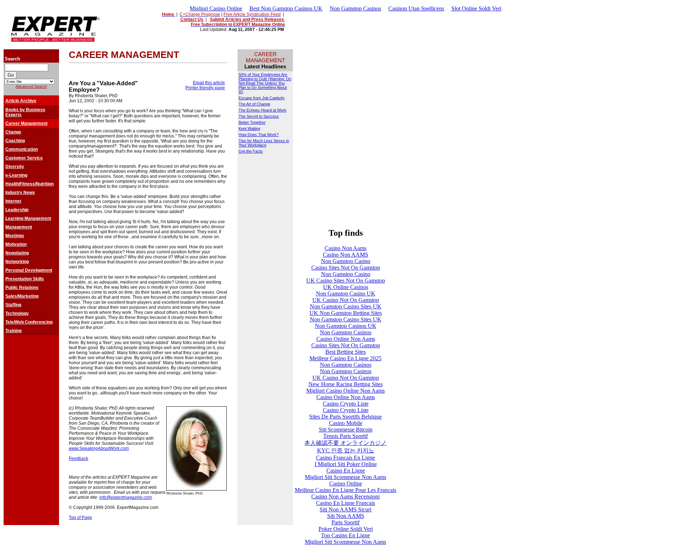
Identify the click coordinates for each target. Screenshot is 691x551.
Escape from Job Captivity (262, 98)
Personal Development (28, 270)
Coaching (15, 140)
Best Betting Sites (345, 352)
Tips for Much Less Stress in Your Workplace (264, 143)
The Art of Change (254, 104)
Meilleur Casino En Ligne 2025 (345, 358)
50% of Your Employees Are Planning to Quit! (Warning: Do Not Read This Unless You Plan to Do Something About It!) (265, 83)
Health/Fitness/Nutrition (29, 183)
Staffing (13, 304)
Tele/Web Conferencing (29, 322)
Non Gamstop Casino (345, 261)
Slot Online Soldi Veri (476, 8)
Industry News (20, 192)
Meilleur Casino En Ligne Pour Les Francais (345, 490)
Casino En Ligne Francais (345, 503)
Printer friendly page (205, 87)
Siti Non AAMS (345, 516)
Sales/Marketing (22, 296)
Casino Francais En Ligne (345, 458)
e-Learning (16, 175)
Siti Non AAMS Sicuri (345, 509)
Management (18, 227)
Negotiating (17, 253)
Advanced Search (31, 86)
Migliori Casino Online (216, 8)
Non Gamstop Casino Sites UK (345, 306)
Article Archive (20, 100)
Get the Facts (251, 151)
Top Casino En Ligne (345, 535)
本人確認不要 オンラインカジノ (345, 443)
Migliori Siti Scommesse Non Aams (345, 477)
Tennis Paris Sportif (345, 436)
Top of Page (80, 517)
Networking (17, 261)
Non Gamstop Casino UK (345, 293)
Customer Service (24, 158)
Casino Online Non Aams (345, 339)
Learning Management (28, 218)
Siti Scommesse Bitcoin (345, 429)
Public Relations (22, 287)
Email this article (209, 82)
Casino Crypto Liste (346, 404)
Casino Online (345, 483)
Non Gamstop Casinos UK (345, 326)
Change (13, 132)
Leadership (16, 209)
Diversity (14, 166)
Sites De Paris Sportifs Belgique (345, 417)
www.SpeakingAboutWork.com (99, 448)
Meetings (14, 235)
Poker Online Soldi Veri (346, 529)
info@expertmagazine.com (125, 497)
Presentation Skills (24, 278)
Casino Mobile (345, 423)
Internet (13, 201)
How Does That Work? (259, 134)
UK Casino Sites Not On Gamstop (345, 280)
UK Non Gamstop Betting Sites (346, 313)
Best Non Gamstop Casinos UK (285, 8)
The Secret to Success (259, 116)
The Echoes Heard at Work (262, 110)
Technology (17, 313)
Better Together (252, 122)
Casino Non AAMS (345, 255)
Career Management (26, 123)
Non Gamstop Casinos (355, 8)
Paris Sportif (345, 522)
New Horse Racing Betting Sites (345, 384)
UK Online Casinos (345, 287)
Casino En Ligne (345, 471)
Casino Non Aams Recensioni (345, 496)
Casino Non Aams (345, 248)
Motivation (16, 244)
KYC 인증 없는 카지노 (345, 450)
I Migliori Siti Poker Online (346, 464)
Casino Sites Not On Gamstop (345, 268)
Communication (21, 149)
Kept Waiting (249, 128)
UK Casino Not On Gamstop (345, 300)
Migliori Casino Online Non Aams (345, 391)
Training (13, 330)
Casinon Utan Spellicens (416, 8)
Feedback (78, 458)
